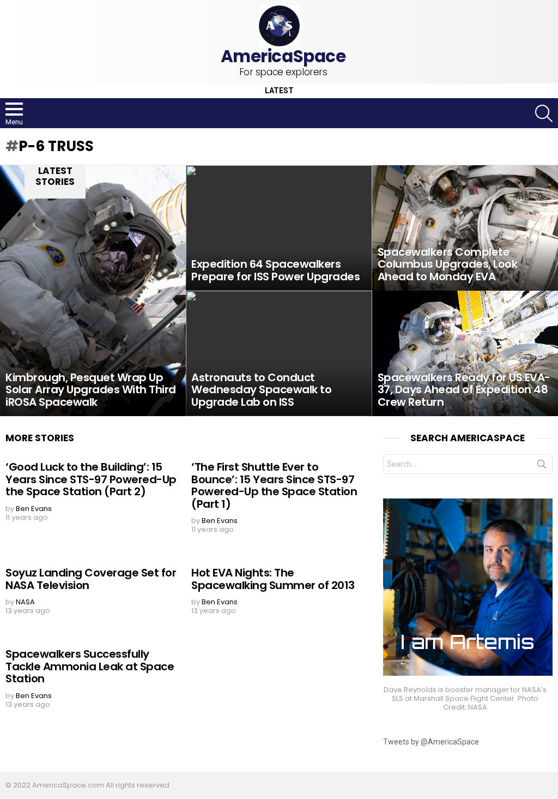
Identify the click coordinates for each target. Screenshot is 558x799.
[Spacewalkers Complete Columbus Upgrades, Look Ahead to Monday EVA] (465, 228)
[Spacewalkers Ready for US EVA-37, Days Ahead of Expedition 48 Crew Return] (465, 353)
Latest (279, 91)
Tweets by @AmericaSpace (431, 741)
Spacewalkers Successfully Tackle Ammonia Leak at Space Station (89, 666)
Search (542, 466)
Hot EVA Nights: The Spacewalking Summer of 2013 (273, 579)
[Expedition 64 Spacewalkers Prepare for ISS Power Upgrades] (279, 228)
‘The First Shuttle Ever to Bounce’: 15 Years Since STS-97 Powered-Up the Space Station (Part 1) (274, 485)
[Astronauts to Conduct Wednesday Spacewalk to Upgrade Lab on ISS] (279, 353)
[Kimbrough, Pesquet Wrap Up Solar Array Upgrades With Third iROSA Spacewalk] (93, 290)
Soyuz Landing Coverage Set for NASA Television (90, 579)
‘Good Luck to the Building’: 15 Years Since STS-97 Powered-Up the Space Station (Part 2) (91, 479)
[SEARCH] (544, 113)
